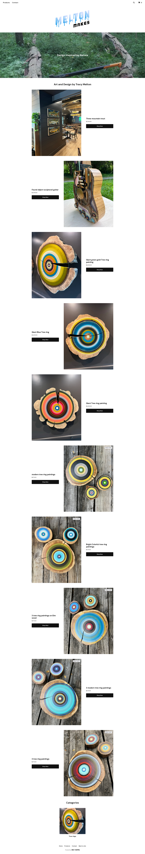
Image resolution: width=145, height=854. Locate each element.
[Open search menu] (134, 2)
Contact (15, 3)
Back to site (82, 846)
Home (61, 846)
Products (6, 3)
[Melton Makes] (72, 19)
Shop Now (100, 126)
